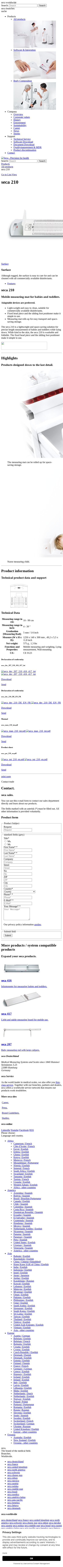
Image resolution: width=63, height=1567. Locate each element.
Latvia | (21, 1385)
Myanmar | (22, 1292)
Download (6, 679)
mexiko (55, 1523)
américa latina (16, 1497)
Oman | (20, 1294)
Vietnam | (22, 1327)
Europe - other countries (25, 1432)
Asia (9, 1253)
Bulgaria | (22, 1344)
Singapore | (22, 1308)
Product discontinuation (24, 150)
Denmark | (22, 1355)
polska (12, 1486)
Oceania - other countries (25, 1443)
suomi (56, 1525)
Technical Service (22, 139)
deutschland (15, 1461)
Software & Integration (24, 50)
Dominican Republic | (28, 1212)
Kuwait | (21, 1283)
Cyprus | (21, 1349)
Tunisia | (21, 1179)
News (16, 131)
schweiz (13, 1472)
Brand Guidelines (10, 1113)
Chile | (20, 1204)
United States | (24, 1242)
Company (8, 859)
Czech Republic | (25, 1352)
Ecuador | (22, 1215)
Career (16, 128)
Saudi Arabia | (24, 1305)
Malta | (20, 1390)
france (12, 1464)
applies (37, 924)
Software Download (23, 142)
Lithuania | (22, 1388)
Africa (10, 1141)
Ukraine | (22, 1426)
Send (3, 684)
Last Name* (10, 853)
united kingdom (17, 1467)
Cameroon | (22, 1143)
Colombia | (22, 1206)
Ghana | (21, 1154)
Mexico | (21, 1226)
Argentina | (22, 1193)
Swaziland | (23, 1173)
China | (27, 1261)
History (17, 120)
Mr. (9, 844)
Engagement (19, 122)
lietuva (13, 1505)
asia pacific (15, 1500)
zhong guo (14, 1475)
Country (8, 888)
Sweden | (21, 1418)
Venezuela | (23, 1248)
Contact (11, 152)
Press (4, 1107)
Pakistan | (22, 1297)
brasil (12, 1491)
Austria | (21, 1335)
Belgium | (22, 1338)
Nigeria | (21, 1165)
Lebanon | (22, 1286)
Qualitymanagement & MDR (27, 147)
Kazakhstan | (23, 1281)
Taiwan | (21, 1316)
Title (6, 838)
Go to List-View (9, 174)
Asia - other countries (23, 1330)
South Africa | (24, 1171)
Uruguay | (22, 1245)
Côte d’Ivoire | (24, 1146)
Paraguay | (22, 1237)
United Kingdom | (26, 1429)
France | (20, 1366)
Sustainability (19, 125)
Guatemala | (23, 1220)
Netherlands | (23, 1393)
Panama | (21, 1234)
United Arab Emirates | (28, 1325)
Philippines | (23, 1300)
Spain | (20, 1415)
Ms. (9, 841)
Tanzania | (22, 1176)
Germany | (22, 1368)
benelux (13, 1502)
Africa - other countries (24, 1187)
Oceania (11, 1434)
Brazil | (27, 1198)
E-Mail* (8, 900)
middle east (15, 1489)
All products (19, 19)
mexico (13, 1480)
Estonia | (21, 1360)
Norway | (21, 1399)
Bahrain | (21, 1256)
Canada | (21, 1201)
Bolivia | (21, 1195)
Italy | (20, 1382)
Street (6, 865)
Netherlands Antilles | (27, 1228)
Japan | (21, 1275)
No (5, 871)
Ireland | (21, 1379)
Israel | (20, 1272)
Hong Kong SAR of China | (31, 1264)
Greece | (21, 1371)
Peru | (20, 1239)
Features (11, 283)
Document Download (23, 144)
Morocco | (22, 1160)
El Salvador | (23, 1217)
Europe (10, 1333)
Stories (16, 133)
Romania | (22, 1407)
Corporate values (21, 117)
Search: (4, 5)
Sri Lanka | (22, 1314)
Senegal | (21, 1168)
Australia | (22, 1437)
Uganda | (21, 1182)
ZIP (5, 877)
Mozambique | (26, 1162)
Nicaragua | (23, 1231)
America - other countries (25, 1250)
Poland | (20, 1401)
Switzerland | (23, 1421)
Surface (5, 264)
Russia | (21, 1410)
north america (16, 1469)
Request (7, 827)
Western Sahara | (25, 1184)
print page (6, 776)
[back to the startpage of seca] (15, 158)
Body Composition (22, 80)
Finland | (21, 1363)
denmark (13, 1508)
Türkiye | (21, 1322)
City (6, 883)
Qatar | (20, 1303)
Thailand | (22, 1319)
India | (20, 1267)
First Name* (10, 847)
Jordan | (21, 1278)
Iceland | (21, 1377)
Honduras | (22, 1223)
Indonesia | (22, 1270)
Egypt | (20, 1149)
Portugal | (23, 1404)
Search (42, 5)
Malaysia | (22, 1289)
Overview (18, 114)
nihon (12, 1478)
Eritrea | (21, 1151)
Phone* (8, 894)
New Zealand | (24, 1440)
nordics (13, 1494)
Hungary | (22, 1374)
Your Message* (12, 906)
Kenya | (21, 1157)
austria (12, 1483)
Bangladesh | (23, 1259)
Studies (5, 1118)
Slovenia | (22, 1412)
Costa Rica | (23, 1209)
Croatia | (21, 1346)
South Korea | (24, 1311)
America (11, 1190)
